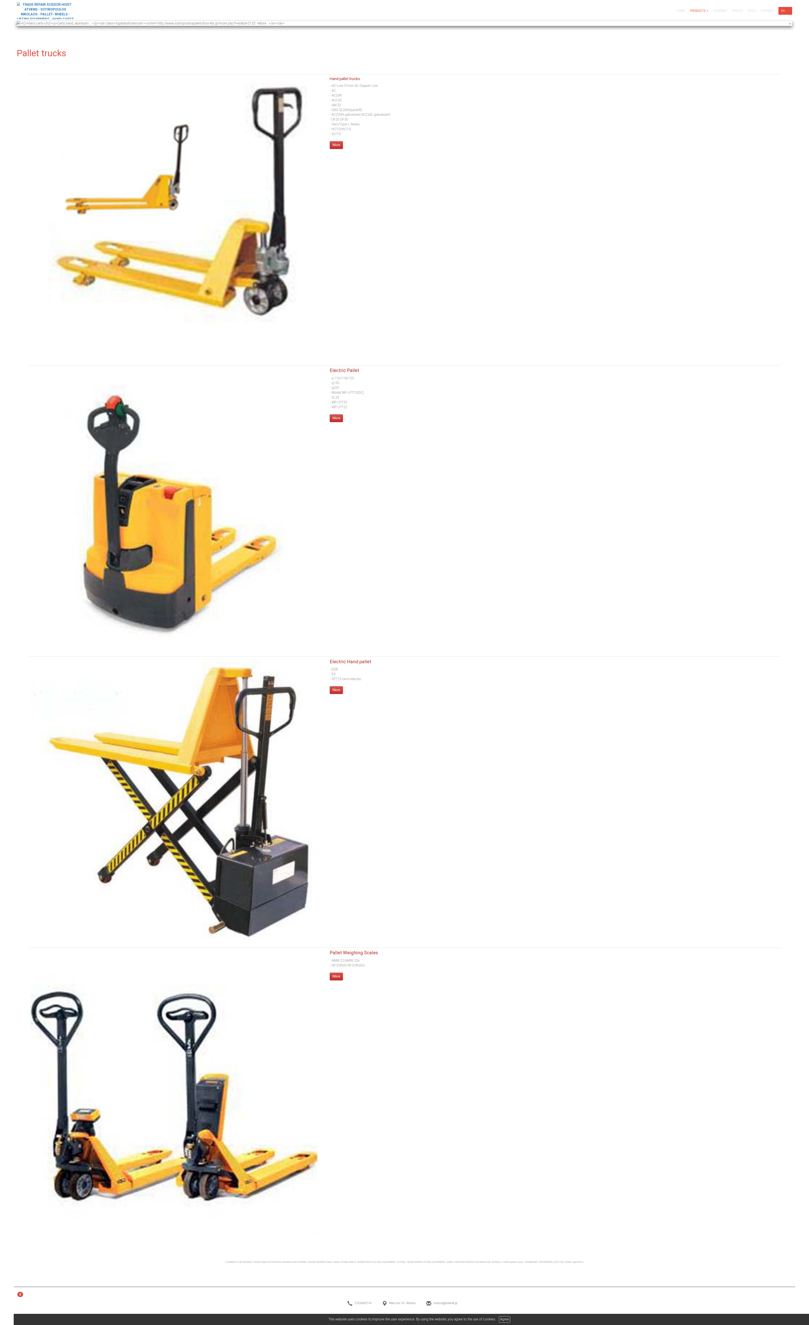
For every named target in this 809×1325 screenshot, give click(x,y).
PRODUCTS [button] (698, 10)
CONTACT (767, 10)
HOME (681, 10)
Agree (504, 1319)
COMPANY (720, 10)
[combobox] (785, 11)
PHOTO (737, 10)
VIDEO (751, 10)
